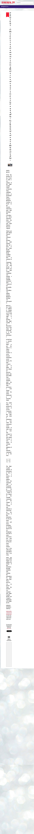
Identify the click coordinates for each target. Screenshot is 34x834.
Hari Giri (9, 628)
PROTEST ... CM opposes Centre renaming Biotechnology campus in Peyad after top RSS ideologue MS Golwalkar (10, 86)
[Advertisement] (20, 37)
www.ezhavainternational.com (9, 613)
